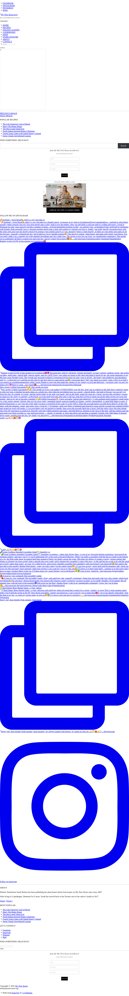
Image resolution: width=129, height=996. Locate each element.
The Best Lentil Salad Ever (13, 129)
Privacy (9, 901)
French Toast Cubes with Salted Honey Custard (22, 133)
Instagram (9, 5)
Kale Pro (15, 993)
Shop (5, 34)
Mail (5, 10)
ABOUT (6, 39)
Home (6, 25)
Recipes (7, 27)
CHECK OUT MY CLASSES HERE (64, 210)
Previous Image (8, 113)
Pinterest (8, 8)
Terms (2, 901)
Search (123, 146)
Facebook (8, 3)
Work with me (10, 37)
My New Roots (21, 986)
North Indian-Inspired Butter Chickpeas (19, 131)
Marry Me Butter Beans (12, 126)
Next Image (6, 116)
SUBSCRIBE (64, 175)
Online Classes (11, 30)
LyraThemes (27, 993)
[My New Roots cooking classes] (64, 195)
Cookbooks (9, 32)
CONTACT (7, 41)
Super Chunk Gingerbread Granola (17, 136)
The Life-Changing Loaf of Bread (16, 124)
